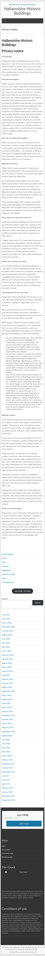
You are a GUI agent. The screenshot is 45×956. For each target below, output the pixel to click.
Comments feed (7, 853)
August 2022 (7, 687)
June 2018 (6, 744)
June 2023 (6, 675)
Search (4, 599)
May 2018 (6, 748)
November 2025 (8, 627)
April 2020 (6, 703)
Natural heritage (8, 574)
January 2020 (7, 711)
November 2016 (8, 800)
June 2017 (6, 780)
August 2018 (7, 736)
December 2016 (8, 796)
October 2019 (7, 719)
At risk (4, 558)
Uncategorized (8, 582)
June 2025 (6, 639)
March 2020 (7, 707)
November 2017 (8, 764)
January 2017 (7, 792)
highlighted (6, 570)
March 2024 (7, 667)
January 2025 (7, 659)
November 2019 (8, 715)
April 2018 (6, 752)
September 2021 (8, 691)
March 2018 (7, 756)
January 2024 (7, 671)
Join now (24, 823)
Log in (4, 846)
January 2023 (7, 683)
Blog (3, 562)
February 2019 (8, 728)
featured (5, 566)
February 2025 (8, 655)
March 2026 (7, 623)
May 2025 (6, 643)
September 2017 (8, 772)
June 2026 (6, 619)
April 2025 (6, 647)
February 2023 (8, 679)
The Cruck (8, 867)
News (4, 578)
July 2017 (6, 776)
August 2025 (7, 635)
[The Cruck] (22, 872)
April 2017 (6, 784)
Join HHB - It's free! (22, 591)
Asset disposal (7, 554)
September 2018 (8, 732)
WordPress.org (7, 857)
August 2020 (7, 699)
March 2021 (7, 695)
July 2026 (6, 615)
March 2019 (7, 723)
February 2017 (8, 788)
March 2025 (7, 651)
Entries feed (6, 850)
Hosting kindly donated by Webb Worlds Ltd (22, 952)
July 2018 (6, 740)
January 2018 (7, 760)
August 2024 (7, 663)
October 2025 (7, 631)
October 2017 (7, 768)
